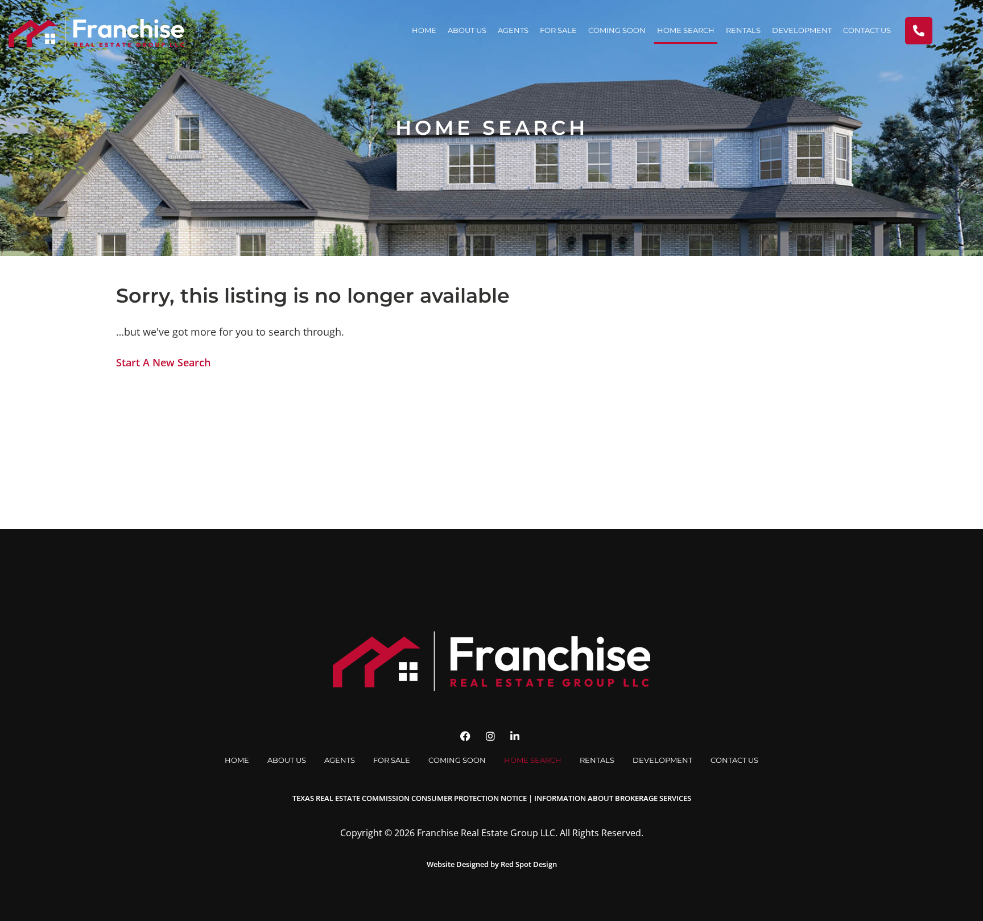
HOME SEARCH (685, 30)
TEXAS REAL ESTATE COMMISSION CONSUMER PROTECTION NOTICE (409, 798)
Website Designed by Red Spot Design (492, 864)
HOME (424, 30)
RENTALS (743, 30)
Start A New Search (163, 362)
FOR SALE (558, 30)
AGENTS (513, 30)
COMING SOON (617, 30)
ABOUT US (467, 30)
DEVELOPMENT (802, 30)
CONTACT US (867, 30)
